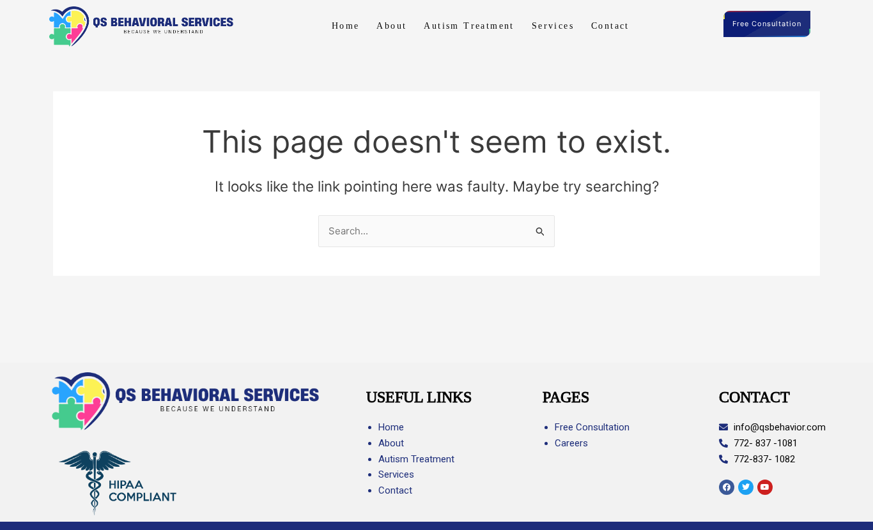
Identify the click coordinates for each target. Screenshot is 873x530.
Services (553, 26)
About (391, 26)
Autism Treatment (469, 26)
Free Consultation (766, 23)
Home (346, 26)
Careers (571, 443)
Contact (610, 26)
